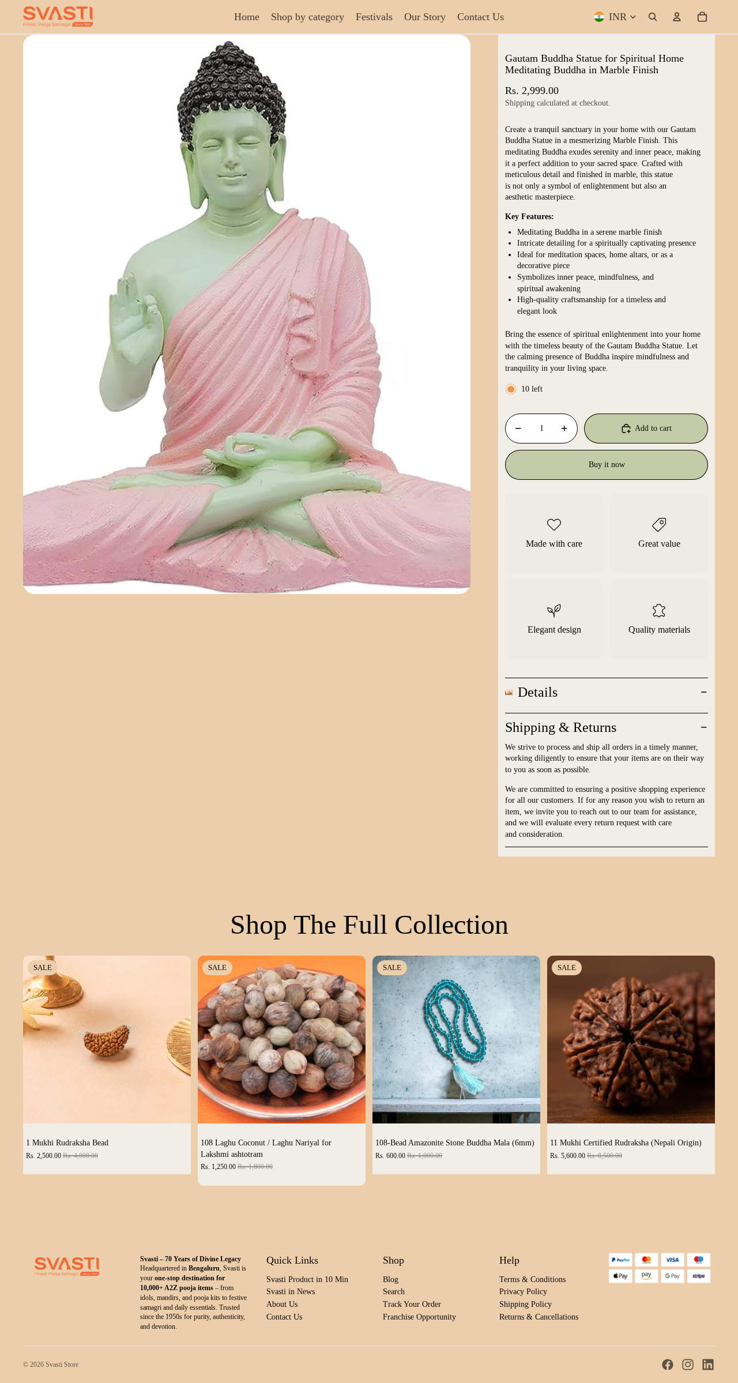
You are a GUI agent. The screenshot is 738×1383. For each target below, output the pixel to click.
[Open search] (652, 16)
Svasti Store (62, 1365)
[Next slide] (173, 1040)
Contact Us (284, 1317)
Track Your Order (412, 1304)
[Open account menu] (677, 16)
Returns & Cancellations (538, 1317)
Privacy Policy (523, 1291)
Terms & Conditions (532, 1279)
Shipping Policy (525, 1304)
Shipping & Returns (560, 727)
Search (394, 1291)
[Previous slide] (40, 1040)
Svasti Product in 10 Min (307, 1279)
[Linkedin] (708, 1364)
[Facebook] (668, 1364)
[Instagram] (688, 1364)
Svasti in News (290, 1291)
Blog (390, 1279)
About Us (282, 1304)
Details (538, 692)
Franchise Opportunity (419, 1317)
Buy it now (607, 464)
